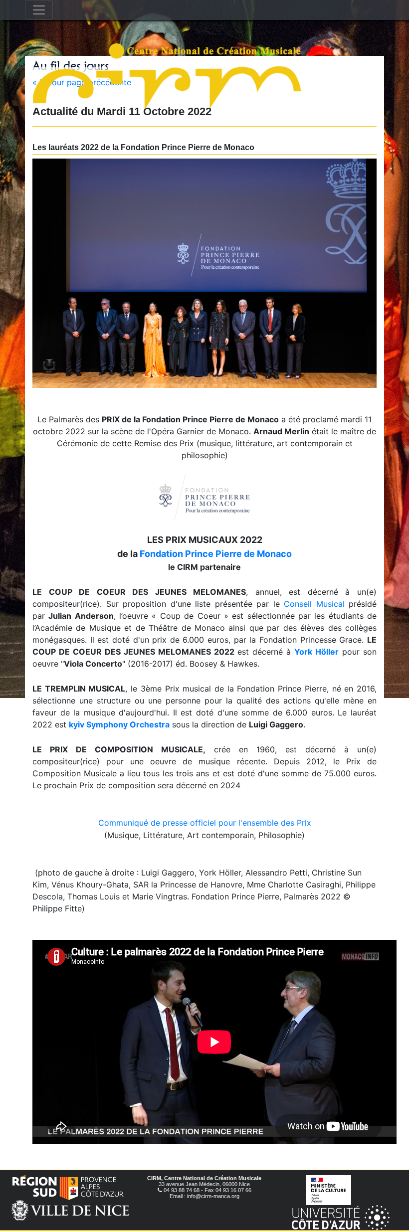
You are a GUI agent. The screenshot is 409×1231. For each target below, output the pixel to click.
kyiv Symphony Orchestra (119, 724)
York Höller (316, 652)
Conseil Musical (314, 604)
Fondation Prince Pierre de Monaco (216, 553)
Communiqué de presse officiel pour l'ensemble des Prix (204, 823)
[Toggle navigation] (39, 10)
